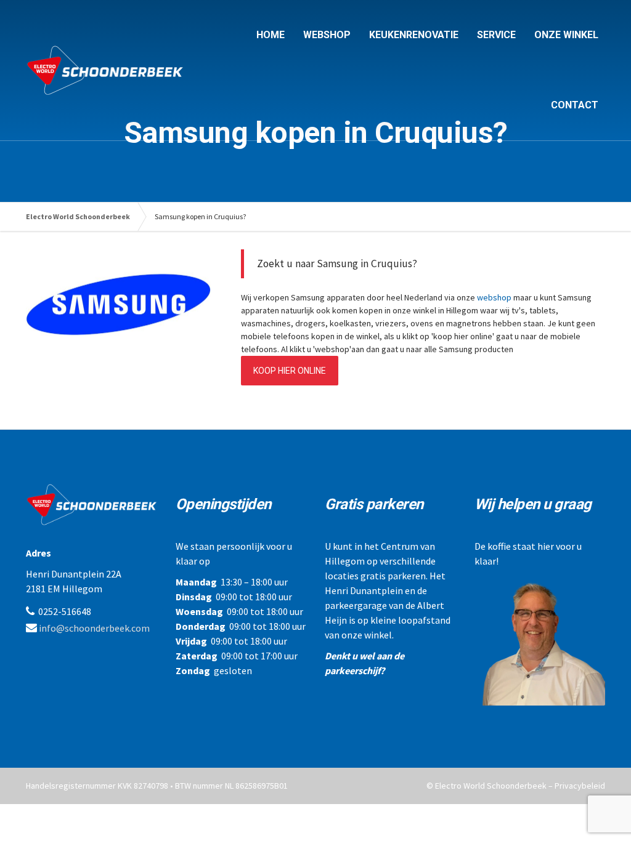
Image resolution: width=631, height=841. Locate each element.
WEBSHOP (327, 35)
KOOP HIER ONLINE (289, 371)
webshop (494, 297)
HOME (270, 35)
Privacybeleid (580, 785)
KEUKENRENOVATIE (413, 35)
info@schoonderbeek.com (94, 628)
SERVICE (496, 35)
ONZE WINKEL (566, 35)
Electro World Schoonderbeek (78, 216)
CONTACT (574, 105)
